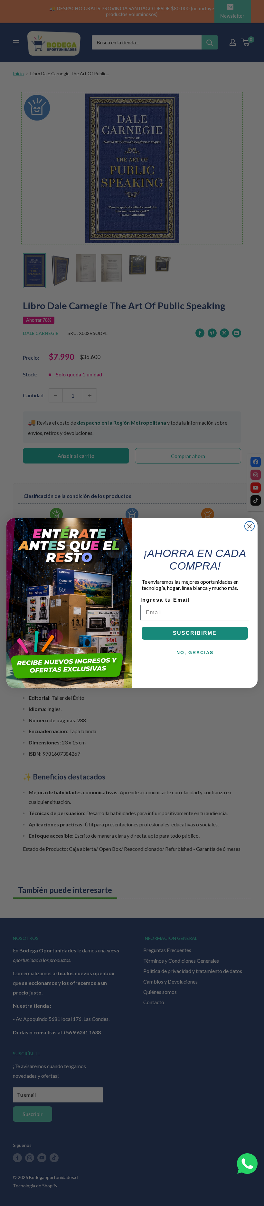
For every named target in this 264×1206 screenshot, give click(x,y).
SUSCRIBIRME (195, 633)
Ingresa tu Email (165, 600)
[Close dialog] (249, 526)
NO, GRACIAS (194, 652)
